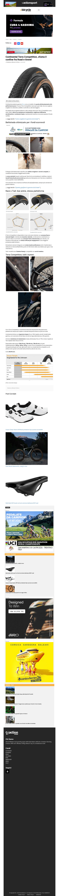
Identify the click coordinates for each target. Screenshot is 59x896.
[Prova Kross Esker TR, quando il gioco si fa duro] (29, 709)
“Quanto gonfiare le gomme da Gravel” (27, 187)
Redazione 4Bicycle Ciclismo (13, 62)
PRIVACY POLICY (30, 894)
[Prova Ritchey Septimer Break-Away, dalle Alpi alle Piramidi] (29, 690)
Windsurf (9, 759)
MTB (7, 758)
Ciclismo (14, 39)
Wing (7, 761)
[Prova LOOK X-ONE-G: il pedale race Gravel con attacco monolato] (29, 719)
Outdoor (9, 751)
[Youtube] (7, 771)
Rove (7, 754)
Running (8, 752)
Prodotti (20, 39)
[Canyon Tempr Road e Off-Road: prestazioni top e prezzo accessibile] (29, 578)
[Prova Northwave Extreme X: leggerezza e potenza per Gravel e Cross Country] (29, 700)
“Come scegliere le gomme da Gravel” (27, 119)
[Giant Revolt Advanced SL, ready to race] (29, 559)
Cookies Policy (21, 894)
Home (7, 39)
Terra (23, 104)
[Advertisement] (29, 788)
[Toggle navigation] (39, 9)
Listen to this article (13, 101)
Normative (38, 894)
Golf (7, 763)
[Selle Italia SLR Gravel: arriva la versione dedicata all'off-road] (29, 569)
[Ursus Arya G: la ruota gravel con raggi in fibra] (29, 588)
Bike (11, 39)
